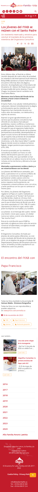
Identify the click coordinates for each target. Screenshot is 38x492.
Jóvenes (8, 324)
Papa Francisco (20, 320)
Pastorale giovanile (23, 324)
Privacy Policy (25, 474)
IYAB (6, 320)
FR (28, 16)
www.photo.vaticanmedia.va (15, 310)
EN (26, 16)
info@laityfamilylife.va (19, 482)
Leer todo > (22, 352)
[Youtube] (17, 11)
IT (33, 16)
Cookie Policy (12, 474)
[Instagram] (14, 11)
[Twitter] (10, 11)
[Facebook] (7, 11)
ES (31, 16)
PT (35, 16)
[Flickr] (21, 11)
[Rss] (3, 11)
